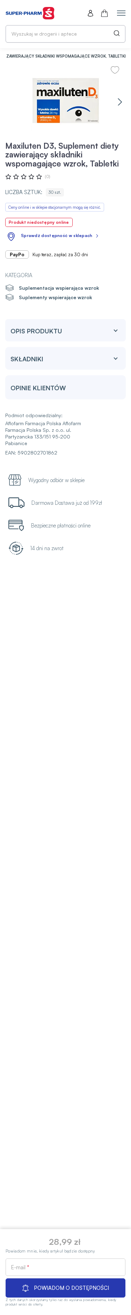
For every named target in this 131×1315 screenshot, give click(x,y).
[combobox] (65, 34)
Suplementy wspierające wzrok (55, 297)
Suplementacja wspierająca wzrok (59, 288)
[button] (119, 102)
